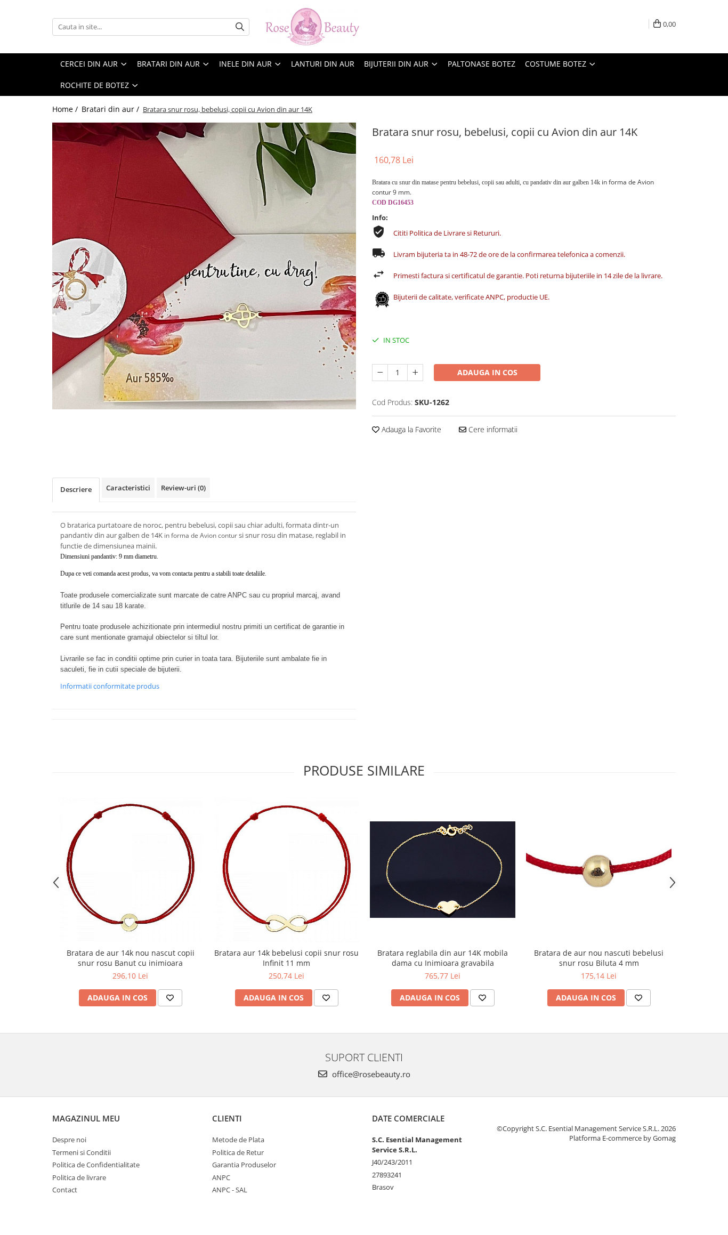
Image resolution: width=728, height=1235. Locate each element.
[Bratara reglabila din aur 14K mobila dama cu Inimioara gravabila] (442, 869)
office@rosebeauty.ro (370, 1074)
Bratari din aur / (111, 109)
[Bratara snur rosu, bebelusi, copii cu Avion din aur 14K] (204, 266)
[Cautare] (239, 27)
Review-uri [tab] (183, 488)
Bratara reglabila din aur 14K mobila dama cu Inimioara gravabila (442, 958)
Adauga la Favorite (410, 429)
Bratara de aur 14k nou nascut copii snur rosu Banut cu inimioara (131, 958)
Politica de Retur (238, 1152)
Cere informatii (491, 429)
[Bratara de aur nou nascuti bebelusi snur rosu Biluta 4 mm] (599, 869)
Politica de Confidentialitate (96, 1164)
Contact (64, 1189)
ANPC (221, 1177)
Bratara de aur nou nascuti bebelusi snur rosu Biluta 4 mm (599, 958)
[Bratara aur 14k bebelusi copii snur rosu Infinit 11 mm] (286, 869)
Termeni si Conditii (81, 1152)
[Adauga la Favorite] (170, 997)
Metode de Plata (238, 1139)
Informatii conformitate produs (109, 686)
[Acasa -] (318, 26)
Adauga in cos (487, 372)
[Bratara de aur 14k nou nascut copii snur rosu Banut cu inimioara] (130, 869)
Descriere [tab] (76, 489)
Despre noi (69, 1139)
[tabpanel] (204, 266)
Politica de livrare (79, 1177)
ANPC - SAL (229, 1189)
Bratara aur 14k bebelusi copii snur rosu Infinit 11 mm (286, 958)
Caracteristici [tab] (128, 488)
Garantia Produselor (244, 1164)
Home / (66, 109)
